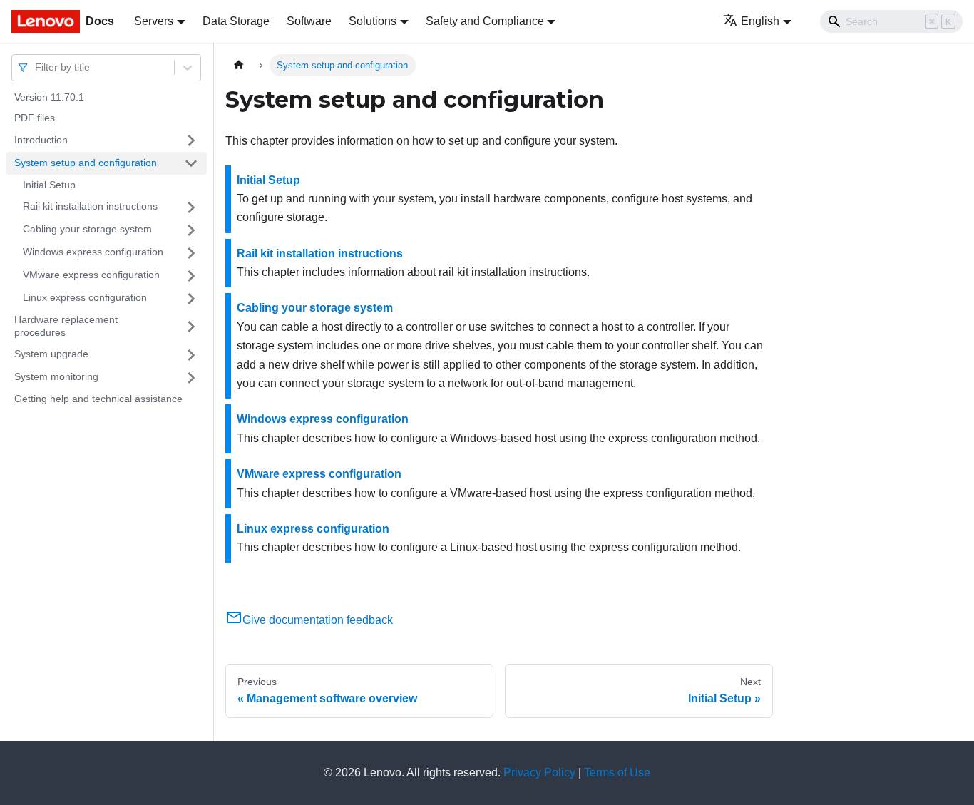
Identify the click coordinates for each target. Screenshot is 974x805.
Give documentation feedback (317, 620)
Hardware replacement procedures (66, 326)
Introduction (41, 139)
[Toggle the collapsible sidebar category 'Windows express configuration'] (191, 253)
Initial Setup (49, 184)
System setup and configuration (85, 162)
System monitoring (56, 377)
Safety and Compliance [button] (485, 21)
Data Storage (236, 21)
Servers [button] (153, 21)
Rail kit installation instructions (90, 206)
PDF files (34, 118)
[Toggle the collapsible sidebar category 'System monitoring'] (191, 377)
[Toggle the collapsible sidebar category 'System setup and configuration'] (191, 163)
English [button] (760, 21)
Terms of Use (617, 772)
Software (309, 21)
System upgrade (51, 354)
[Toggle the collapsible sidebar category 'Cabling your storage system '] (191, 230)
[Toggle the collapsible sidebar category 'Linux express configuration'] (191, 298)
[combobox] (36, 67)
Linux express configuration (85, 298)
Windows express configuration (93, 252)
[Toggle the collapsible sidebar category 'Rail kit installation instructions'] (191, 207)
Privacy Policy (539, 772)
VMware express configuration (91, 275)
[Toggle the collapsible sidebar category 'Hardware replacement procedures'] (191, 327)
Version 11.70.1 (49, 97)
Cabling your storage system (87, 229)
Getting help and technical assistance (98, 399)
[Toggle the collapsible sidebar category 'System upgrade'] (191, 355)
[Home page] (238, 65)
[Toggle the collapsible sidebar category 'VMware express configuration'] (191, 276)
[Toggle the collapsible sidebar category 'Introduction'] (191, 140)
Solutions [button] (372, 21)
